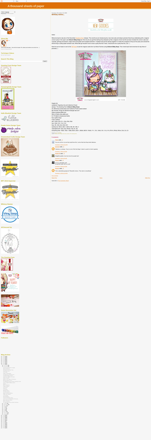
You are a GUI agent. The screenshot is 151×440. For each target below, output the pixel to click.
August (4, 405)
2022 (3, 361)
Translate (12, 13)
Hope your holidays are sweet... (9, 376)
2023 (3, 360)
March (4, 411)
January (5, 414)
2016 (3, 418)
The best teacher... (6, 391)
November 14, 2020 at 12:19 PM (61, 173)
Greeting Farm (80, 38)
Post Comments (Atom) (63, 180)
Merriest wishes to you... (8, 380)
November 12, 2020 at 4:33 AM (61, 166)
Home (101, 177)
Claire (57, 140)
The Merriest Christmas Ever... (9, 374)
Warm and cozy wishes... (8, 400)
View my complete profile (6, 49)
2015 (3, 420)
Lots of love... (5, 387)
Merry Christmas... (6, 368)
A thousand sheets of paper (26, 6)
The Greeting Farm (73, 133)
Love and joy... (6, 395)
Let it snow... (5, 372)
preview (68, 133)
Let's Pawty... (5, 389)
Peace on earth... (6, 378)
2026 (3, 356)
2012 (3, 424)
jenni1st (57, 146)
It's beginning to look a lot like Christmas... (11, 402)
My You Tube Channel (6, 55)
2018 (3, 416)
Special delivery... (6, 396)
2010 (3, 426)
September (5, 404)
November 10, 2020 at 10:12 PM (61, 144)
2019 (3, 415)
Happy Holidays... (6, 386)
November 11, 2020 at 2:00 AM (61, 151)
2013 (3, 422)
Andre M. (57, 153)
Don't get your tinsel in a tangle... (9, 367)
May (4, 409)
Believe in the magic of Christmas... (10, 379)
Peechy (57, 168)
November (5, 366)
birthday (56, 133)
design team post (63, 133)
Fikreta (57, 160)
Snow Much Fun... (6, 371)
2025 (3, 357)
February (5, 412)
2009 (3, 427)
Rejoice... (5, 383)
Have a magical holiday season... (9, 382)
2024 (3, 359)
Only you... (5, 388)
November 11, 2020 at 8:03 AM (61, 158)
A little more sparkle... (7, 394)
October (5, 403)
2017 (3, 417)
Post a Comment (55, 175)
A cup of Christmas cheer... (8, 397)
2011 (3, 425)
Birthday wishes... (6, 390)
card (58, 133)
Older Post (147, 177)
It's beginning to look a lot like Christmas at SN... (12, 381)
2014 (3, 421)
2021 (3, 362)
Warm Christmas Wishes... (8, 393)
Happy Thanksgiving (7, 373)
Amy (9, 40)
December (5, 365)
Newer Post (54, 177)
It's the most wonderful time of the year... (10, 398)
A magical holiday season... (8, 375)
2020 (3, 364)
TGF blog (74, 47)
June (4, 408)
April (4, 410)
